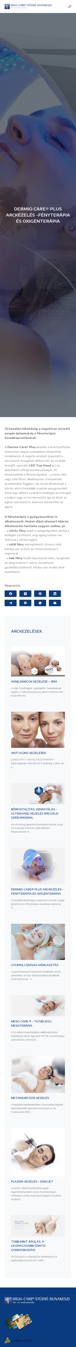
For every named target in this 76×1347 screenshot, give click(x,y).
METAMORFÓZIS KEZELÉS (30, 1098)
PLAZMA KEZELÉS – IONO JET (32, 1181)
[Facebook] (11, 593)
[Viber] (25, 603)
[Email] (55, 603)
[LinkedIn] (55, 593)
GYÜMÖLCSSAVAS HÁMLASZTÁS (34, 965)
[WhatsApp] (40, 603)
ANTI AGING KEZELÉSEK (28, 753)
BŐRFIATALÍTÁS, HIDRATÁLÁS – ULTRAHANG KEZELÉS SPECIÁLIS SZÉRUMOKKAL (34, 813)
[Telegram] (11, 603)
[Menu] (69, 6)
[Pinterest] (40, 593)
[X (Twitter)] (25, 593)
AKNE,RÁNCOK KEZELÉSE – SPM (34, 681)
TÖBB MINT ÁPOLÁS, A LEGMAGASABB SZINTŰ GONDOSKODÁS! (28, 1246)
